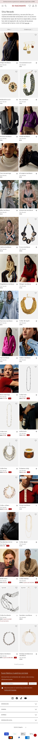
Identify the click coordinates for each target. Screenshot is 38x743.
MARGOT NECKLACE (25, 284)
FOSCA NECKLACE (24, 247)
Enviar (32, 683)
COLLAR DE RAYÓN (24, 321)
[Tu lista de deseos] (30, 6)
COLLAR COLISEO (4, 505)
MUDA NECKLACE (24, 136)
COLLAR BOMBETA (5, 615)
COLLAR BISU (3, 468)
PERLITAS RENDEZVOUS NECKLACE (26, 654)
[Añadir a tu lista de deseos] (16, 35)
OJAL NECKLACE (4, 357)
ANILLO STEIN (3, 578)
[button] (3, 6)
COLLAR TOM (3, 431)
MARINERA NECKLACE (6, 321)
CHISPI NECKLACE (5, 62)
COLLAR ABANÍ (23, 542)
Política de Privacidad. (10, 690)
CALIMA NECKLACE (5, 247)
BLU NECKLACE (23, 99)
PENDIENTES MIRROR (6, 542)
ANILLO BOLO (23, 431)
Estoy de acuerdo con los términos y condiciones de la (18, 689)
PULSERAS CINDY (24, 468)
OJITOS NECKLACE (5, 654)
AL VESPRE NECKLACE (25, 173)
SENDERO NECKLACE (25, 615)
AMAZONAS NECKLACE (26, 210)
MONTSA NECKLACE (5, 136)
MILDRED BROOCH (5, 99)
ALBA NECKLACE (5, 210)
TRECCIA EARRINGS (5, 173)
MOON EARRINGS (5, 394)
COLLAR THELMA (23, 578)
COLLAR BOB (22, 394)
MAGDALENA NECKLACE (7, 284)
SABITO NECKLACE (24, 357)
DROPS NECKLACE (24, 505)
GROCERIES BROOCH (25, 62)
